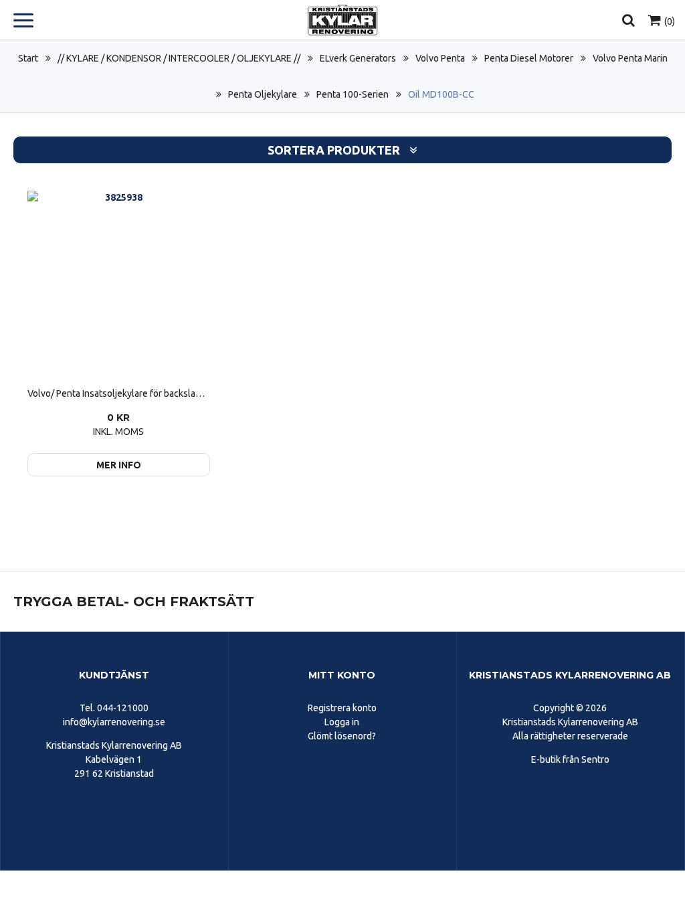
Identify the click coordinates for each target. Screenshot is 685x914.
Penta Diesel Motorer (528, 58)
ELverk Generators (358, 58)
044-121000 (123, 708)
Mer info (118, 465)
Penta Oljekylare (262, 94)
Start (28, 58)
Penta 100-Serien (352, 94)
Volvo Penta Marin (630, 58)
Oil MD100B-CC (441, 94)
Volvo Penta (440, 58)
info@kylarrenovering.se (114, 722)
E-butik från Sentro (570, 759)
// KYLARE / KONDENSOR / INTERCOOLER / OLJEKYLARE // (179, 58)
